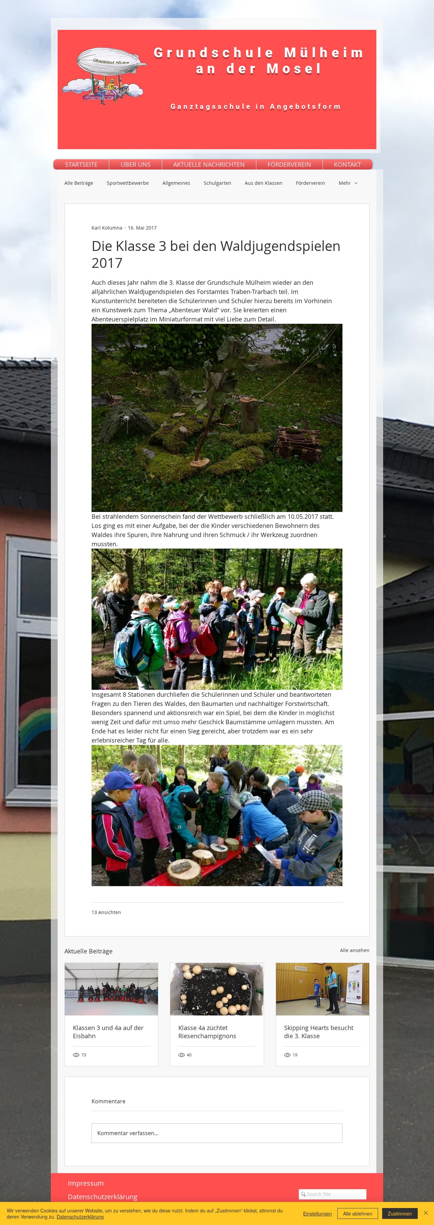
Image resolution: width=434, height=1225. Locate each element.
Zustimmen (400, 1213)
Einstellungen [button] (317, 1213)
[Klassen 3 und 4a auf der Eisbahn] (111, 989)
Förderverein (310, 183)
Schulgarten (217, 183)
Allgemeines (176, 183)
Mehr (345, 183)
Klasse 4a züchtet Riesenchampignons (207, 1032)
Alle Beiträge (78, 183)
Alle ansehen (355, 950)
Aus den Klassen (263, 183)
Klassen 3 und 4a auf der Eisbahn (108, 1032)
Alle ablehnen (357, 1213)
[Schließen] (426, 1213)
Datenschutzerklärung (80, 1216)
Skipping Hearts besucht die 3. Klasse (318, 1032)
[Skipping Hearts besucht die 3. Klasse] (322, 989)
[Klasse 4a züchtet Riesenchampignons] (216, 989)
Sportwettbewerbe (128, 183)
